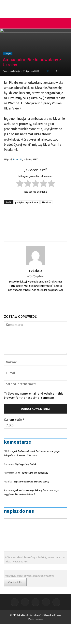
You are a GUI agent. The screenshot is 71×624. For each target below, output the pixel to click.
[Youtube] (52, 296)
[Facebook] (19, 296)
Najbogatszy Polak (25, 464)
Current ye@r (14, 419)
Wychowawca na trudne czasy (31, 481)
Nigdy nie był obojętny (35, 473)
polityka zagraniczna (26, 202)
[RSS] (35, 296)
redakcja (15, 70)
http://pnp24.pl (35, 276)
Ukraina (46, 202)
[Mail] (27, 296)
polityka (7, 53)
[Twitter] (43, 296)
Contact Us (15, 582)
